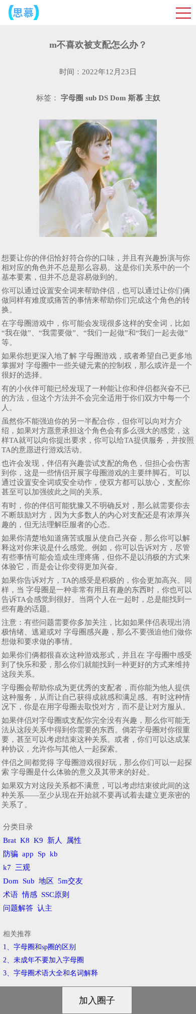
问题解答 (18, 908)
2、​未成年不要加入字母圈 (43, 960)
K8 (25, 840)
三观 (22, 867)
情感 (29, 895)
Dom (11, 881)
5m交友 (70, 881)
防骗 (10, 854)
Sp (42, 854)
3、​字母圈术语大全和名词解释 (50, 973)
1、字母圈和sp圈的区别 (39, 947)
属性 (73, 840)
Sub (29, 881)
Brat (9, 840)
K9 (38, 840)
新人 (54, 840)
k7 (7, 867)
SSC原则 (55, 895)
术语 (10, 895)
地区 (46, 881)
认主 (44, 908)
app (28, 854)
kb (54, 854)
